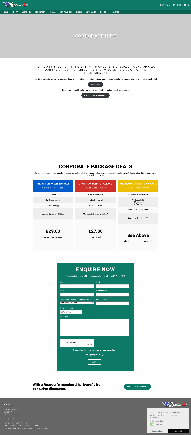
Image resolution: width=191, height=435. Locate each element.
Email (98, 282)
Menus (79, 12)
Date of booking (67, 308)
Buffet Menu (95, 84)
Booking (104, 12)
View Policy (99, 355)
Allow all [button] (178, 431)
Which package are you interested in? (75, 299)
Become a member (137, 386)
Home (6, 12)
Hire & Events (40, 12)
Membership (91, 12)
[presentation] (77, 343)
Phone (62, 291)
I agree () (96, 355)
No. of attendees (102, 299)
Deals (53, 12)
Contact (115, 12)
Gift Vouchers (66, 12)
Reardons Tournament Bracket (95, 95)
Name (63, 282)
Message (64, 316)
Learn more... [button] (155, 418)
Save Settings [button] (157, 431)
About (15, 12)
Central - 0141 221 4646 (174, 5)
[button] (152, 421)
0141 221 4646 (10, 419)
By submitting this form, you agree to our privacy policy (95, 350)
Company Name (102, 291)
